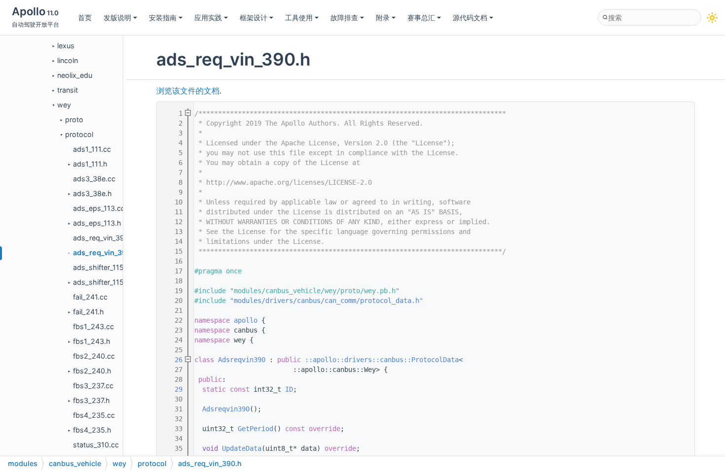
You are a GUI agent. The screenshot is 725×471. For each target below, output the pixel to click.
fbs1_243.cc (93, 326)
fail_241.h (88, 311)
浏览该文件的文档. (188, 91)
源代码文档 (470, 17)
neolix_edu (74, 75)
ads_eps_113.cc (99, 208)
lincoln (67, 60)
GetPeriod (255, 429)
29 (172, 389)
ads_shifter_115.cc (103, 267)
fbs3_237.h (91, 400)
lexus (65, 45)
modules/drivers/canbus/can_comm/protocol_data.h (326, 300)
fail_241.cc (90, 297)
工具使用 (299, 17)
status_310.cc (96, 444)
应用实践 (208, 17)
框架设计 (253, 17)
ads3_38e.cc (94, 178)
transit (67, 90)
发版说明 (117, 17)
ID (289, 389)
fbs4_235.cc (94, 415)
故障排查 (344, 17)
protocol (79, 134)
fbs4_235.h (92, 430)
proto (74, 119)
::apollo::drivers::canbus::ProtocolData (382, 360)
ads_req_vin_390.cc (106, 238)
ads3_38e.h (92, 193)
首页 (85, 17)
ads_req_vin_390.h (105, 252)
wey (64, 105)
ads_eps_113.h (97, 223)
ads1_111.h (90, 164)
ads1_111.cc (92, 149)
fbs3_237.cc (93, 385)
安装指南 (163, 17)
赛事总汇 (421, 17)
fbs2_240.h (92, 371)
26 (172, 360)
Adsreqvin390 (241, 360)
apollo (245, 320)
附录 (383, 17)
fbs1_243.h (91, 341)
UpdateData (241, 448)
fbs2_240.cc (94, 356)
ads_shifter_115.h (101, 282)
